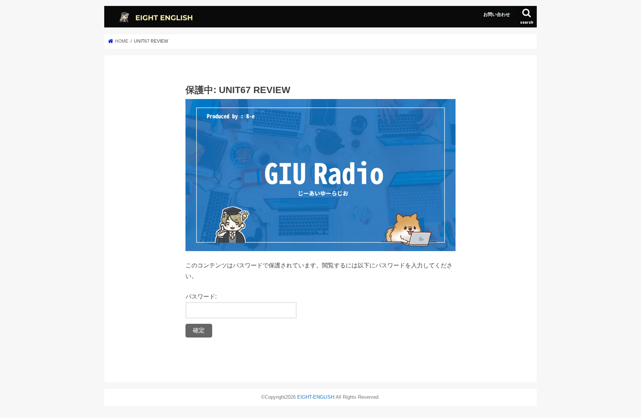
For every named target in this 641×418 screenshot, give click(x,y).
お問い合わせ (496, 14)
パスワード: (201, 296)
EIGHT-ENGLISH (315, 397)
